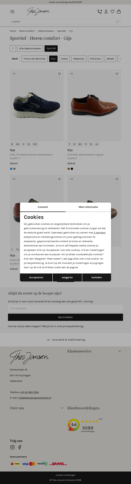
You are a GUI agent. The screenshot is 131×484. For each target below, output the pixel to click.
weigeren (67, 277)
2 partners (100, 232)
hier (70, 258)
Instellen (97, 277)
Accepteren (36, 277)
